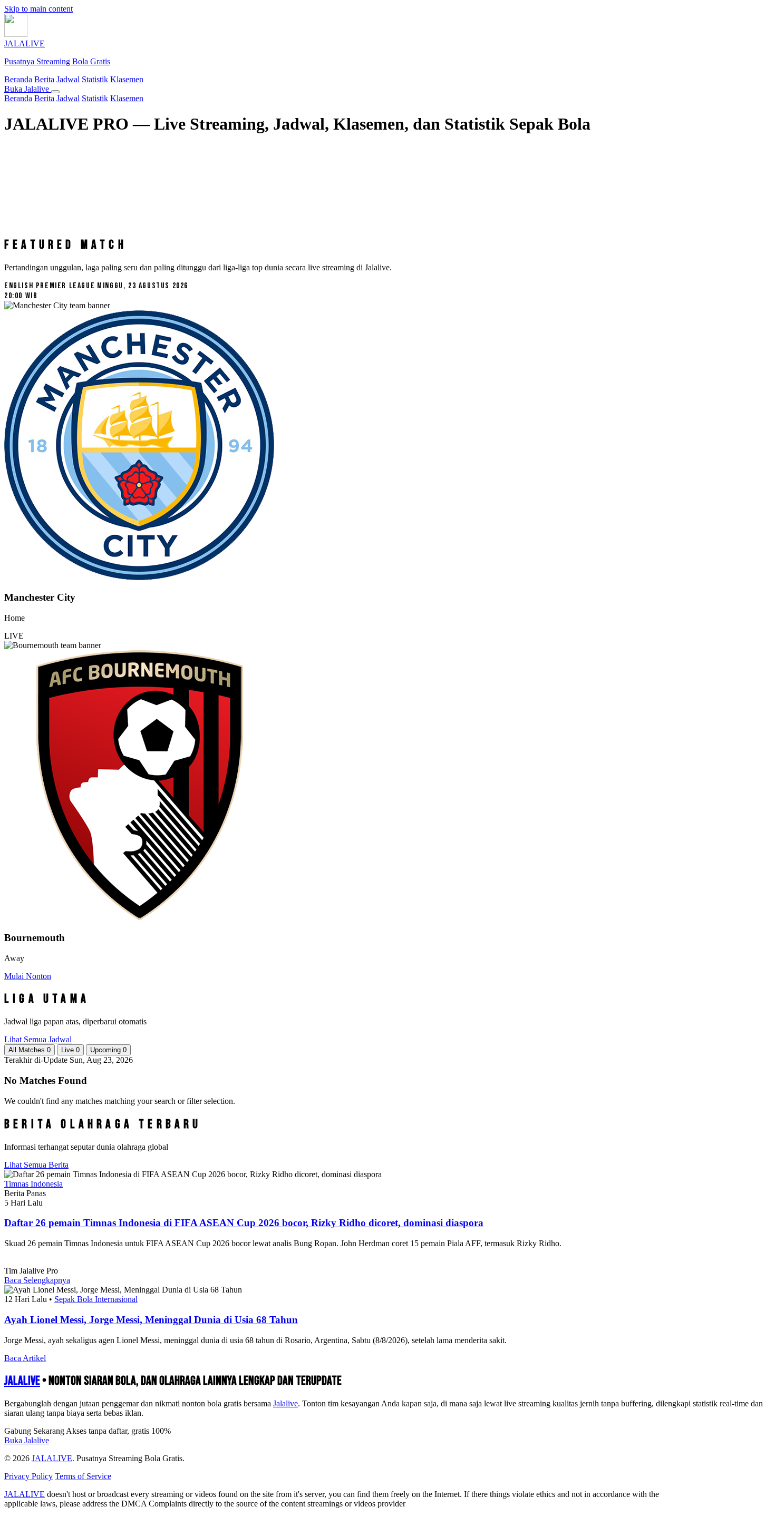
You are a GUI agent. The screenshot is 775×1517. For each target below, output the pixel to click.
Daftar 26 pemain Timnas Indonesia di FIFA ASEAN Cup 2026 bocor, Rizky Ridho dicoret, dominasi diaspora (243, 1222)
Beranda (18, 79)
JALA (22, 1380)
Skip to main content (38, 8)
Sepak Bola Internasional (96, 1299)
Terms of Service (83, 1476)
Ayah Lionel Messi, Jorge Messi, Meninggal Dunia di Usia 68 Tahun (151, 1319)
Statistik (95, 79)
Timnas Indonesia (33, 1183)
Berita (44, 79)
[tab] (29, 1049)
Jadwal (68, 79)
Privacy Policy (28, 1476)
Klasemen (126, 79)
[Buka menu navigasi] (55, 91)
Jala (285, 1403)
